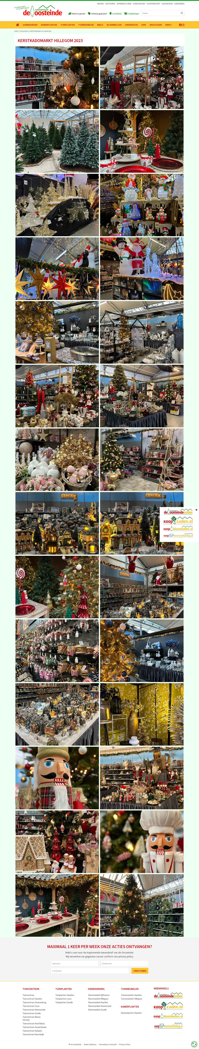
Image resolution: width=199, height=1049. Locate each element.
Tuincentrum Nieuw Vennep (31, 1018)
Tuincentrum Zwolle (32, 1013)
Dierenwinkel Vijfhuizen (99, 995)
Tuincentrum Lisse (31, 1006)
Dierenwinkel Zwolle (97, 1009)
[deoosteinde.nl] (38, 11)
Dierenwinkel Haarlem (98, 1002)
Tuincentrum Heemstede (34, 1009)
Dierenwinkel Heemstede (99, 1006)
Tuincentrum (28, 995)
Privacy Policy (124, 1044)
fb (180, 24)
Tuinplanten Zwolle (64, 1002)
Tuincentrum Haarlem (32, 998)
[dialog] (194, 1044)
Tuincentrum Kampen (32, 1030)
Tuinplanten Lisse (63, 998)
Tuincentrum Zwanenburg (34, 1002)
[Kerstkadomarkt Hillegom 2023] (57, 77)
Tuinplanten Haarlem (64, 995)
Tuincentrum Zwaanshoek (34, 1027)
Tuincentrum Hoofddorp (34, 1023)
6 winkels (116, 13)
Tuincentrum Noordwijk (33, 1034)
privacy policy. (126, 956)
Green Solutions (90, 1044)
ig (183, 24)
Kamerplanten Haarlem (131, 1012)
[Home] (17, 25)
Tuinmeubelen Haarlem (131, 995)
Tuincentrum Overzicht (108, 1044)
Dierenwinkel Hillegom (98, 998)
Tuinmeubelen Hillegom (131, 998)
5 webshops (133, 13)
